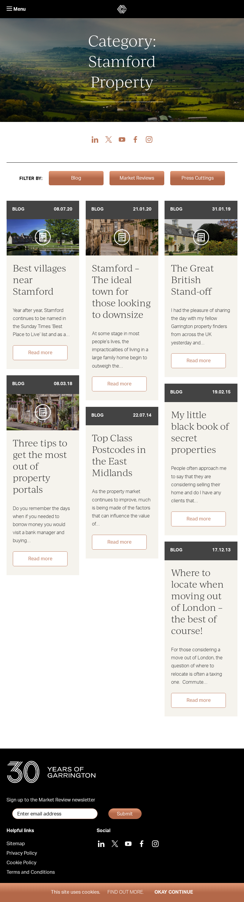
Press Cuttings (198, 178)
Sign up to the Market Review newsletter (51, 800)
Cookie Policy (21, 862)
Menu (19, 9)
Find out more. (125, 892)
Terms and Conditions (31, 872)
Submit (125, 814)
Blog (76, 178)
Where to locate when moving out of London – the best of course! (197, 601)
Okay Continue (173, 892)
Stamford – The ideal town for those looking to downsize (121, 291)
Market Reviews (137, 178)
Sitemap (16, 843)
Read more (40, 352)
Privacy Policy (22, 853)
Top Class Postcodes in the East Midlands (119, 455)
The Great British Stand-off (192, 279)
